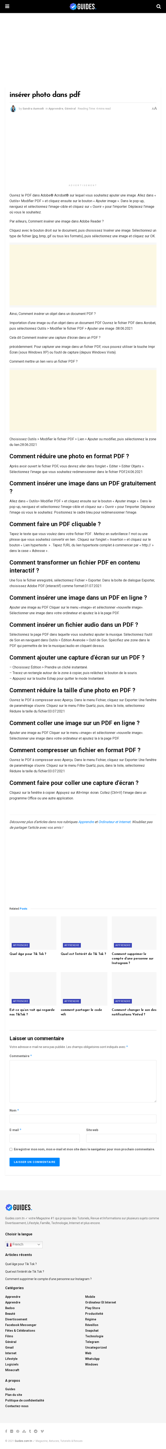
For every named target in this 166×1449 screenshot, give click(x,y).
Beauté (10, 1313)
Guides (10, 1389)
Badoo (10, 1308)
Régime (90, 1319)
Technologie (94, 1336)
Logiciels (12, 1364)
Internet (10, 1353)
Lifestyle (11, 1359)
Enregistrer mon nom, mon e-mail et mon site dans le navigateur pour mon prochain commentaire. (84, 1149)
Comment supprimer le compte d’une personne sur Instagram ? (132, 959)
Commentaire (21, 1056)
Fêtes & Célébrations (20, 1330)
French (17, 1244)
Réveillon (91, 1325)
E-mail (16, 1130)
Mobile (90, 1296)
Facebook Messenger (21, 1325)
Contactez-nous (17, 1406)
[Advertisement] (83, 50)
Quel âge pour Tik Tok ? (28, 954)
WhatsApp (92, 1359)
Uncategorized (96, 1347)
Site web (92, 1130)
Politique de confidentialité (24, 1400)
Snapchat (92, 1330)
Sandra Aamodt (33, 108)
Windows (91, 1364)
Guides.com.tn (23, 1440)
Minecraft (12, 1370)
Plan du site (13, 1395)
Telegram (92, 1342)
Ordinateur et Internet (114, 822)
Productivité (94, 1313)
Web (88, 1353)
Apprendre (55, 108)
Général (70, 108)
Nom (14, 1110)
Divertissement (16, 1319)
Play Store (92, 1308)
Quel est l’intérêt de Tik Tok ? (83, 954)
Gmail (9, 1347)
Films (9, 1336)
